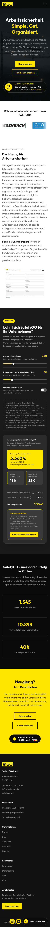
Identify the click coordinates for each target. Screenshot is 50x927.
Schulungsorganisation (13, 812)
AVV (4, 880)
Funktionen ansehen (25, 72)
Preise (5, 832)
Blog (4, 837)
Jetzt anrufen (25, 716)
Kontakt (6, 851)
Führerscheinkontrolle (18, 390)
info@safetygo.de (10, 789)
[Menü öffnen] (45, 4)
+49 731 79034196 (14, 785)
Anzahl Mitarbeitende (20, 357)
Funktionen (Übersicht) (13, 807)
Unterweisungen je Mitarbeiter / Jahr (19, 373)
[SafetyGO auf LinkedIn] (18, 921)
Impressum (7, 866)
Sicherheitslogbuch (11, 817)
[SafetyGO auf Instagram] (12, 921)
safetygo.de (8, 793)
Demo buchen (25, 64)
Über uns (6, 846)
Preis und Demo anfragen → (24, 534)
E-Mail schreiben (25, 725)
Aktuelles (6, 841)
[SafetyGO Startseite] (7, 4)
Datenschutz (8, 870)
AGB (4, 875)
